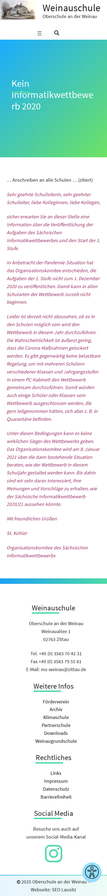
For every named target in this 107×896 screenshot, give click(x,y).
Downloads (56, 733)
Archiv (56, 709)
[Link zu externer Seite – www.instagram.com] (53, 859)
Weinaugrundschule (56, 741)
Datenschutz (56, 789)
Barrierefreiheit (56, 797)
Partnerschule (56, 725)
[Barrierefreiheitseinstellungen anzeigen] (92, 872)
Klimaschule (56, 717)
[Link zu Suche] (56, 33)
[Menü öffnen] (39, 33)
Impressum (56, 781)
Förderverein (56, 701)
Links (55, 773)
